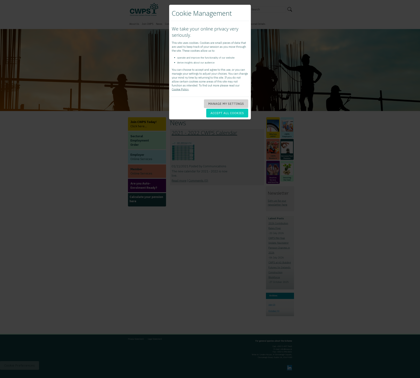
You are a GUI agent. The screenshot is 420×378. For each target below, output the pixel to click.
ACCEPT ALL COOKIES (227, 113)
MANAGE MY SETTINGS (226, 104)
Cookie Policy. (180, 89)
